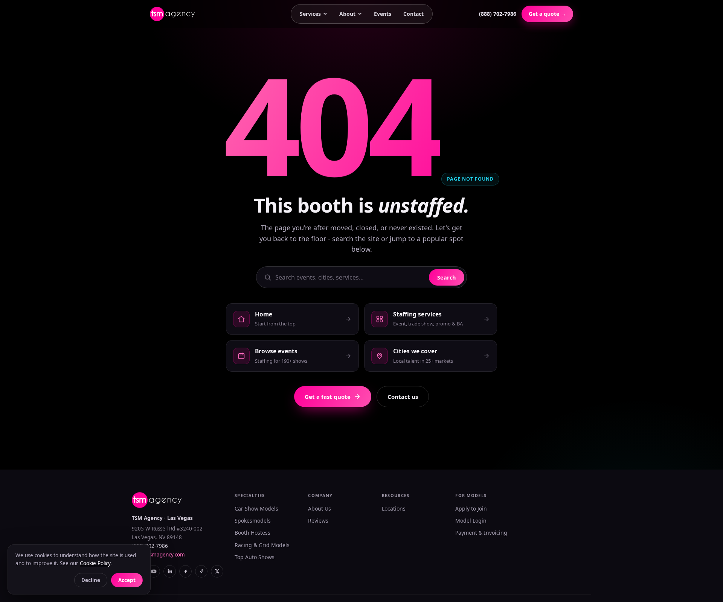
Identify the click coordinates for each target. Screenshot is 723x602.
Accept (127, 580)
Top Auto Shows (255, 557)
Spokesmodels (253, 520)
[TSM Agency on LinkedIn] (169, 571)
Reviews (318, 520)
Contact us (402, 396)
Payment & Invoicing (481, 532)
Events (382, 13)
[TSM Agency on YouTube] (154, 571)
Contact (413, 13)
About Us (319, 508)
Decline (90, 580)
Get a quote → (547, 13)
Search (446, 277)
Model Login (471, 520)
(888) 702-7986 (497, 13)
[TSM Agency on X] (217, 571)
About (347, 13)
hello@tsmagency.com (158, 554)
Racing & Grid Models (262, 545)
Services (310, 13)
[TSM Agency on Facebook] (185, 571)
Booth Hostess (252, 532)
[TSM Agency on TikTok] (201, 571)
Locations (394, 508)
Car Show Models (256, 508)
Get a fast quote (328, 396)
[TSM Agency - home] (172, 14)
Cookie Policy (95, 563)
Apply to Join (471, 508)
